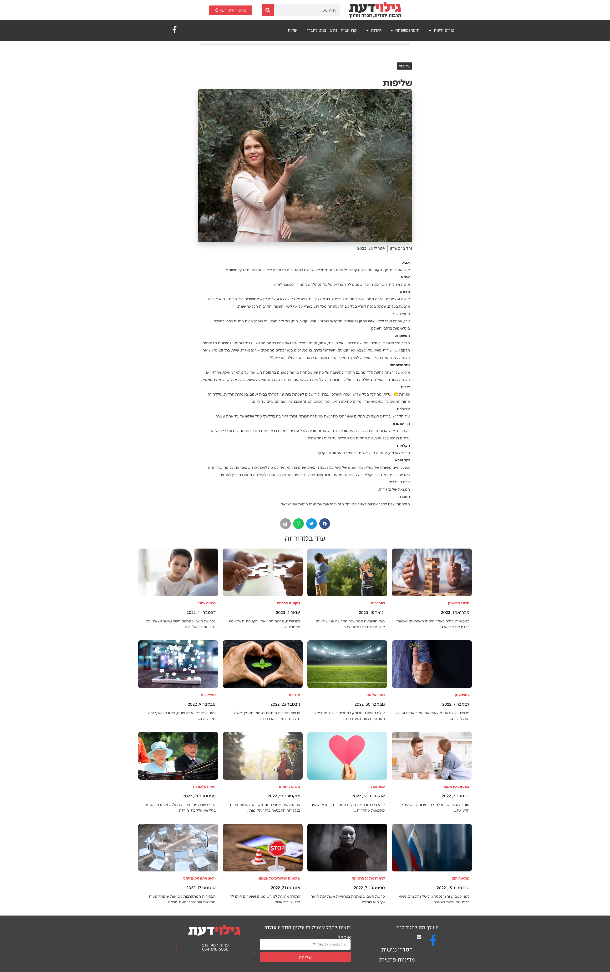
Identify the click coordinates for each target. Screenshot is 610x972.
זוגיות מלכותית (204, 786)
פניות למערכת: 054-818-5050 (215, 947)
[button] (324, 523)
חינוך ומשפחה (407, 30)
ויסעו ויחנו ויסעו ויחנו (199, 878)
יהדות (376, 30)
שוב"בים (378, 603)
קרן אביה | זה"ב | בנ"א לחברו (332, 30)
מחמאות (378, 786)
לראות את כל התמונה (368, 878)
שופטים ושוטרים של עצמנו (279, 878)
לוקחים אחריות (288, 603)
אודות (293, 30)
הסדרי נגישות (397, 950)
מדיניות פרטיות (397, 960)
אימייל (344, 937)
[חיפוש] (268, 10)
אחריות (294, 694)
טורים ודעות (444, 30)
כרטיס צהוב (207, 603)
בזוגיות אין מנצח (456, 786)
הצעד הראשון (458, 603)
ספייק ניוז (208, 694)
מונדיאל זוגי (375, 694)
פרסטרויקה (460, 878)
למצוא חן (462, 694)
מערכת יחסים (289, 786)
